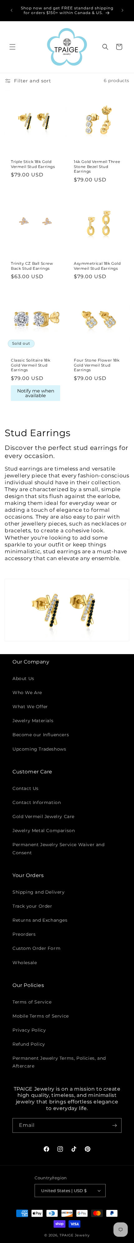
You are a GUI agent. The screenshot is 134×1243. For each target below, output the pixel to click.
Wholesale (24, 962)
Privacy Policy (29, 1030)
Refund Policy (28, 1044)
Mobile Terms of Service (40, 1016)
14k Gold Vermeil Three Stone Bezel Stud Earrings (97, 166)
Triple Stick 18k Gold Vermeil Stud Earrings (33, 164)
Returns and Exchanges (40, 920)
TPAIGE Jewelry (75, 1235)
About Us (23, 678)
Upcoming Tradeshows (39, 749)
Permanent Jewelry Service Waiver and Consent (58, 848)
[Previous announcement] (11, 10)
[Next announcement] (122, 10)
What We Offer (30, 706)
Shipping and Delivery (38, 892)
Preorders (24, 934)
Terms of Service (32, 1002)
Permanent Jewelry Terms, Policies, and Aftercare (59, 1062)
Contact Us (25, 788)
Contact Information (36, 802)
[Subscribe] (114, 1125)
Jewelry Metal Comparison (43, 830)
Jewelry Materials (32, 720)
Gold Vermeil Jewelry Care (43, 816)
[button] (12, 47)
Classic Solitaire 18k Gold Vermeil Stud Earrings (30, 365)
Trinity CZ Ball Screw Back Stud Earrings (32, 266)
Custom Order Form (36, 948)
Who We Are (27, 692)
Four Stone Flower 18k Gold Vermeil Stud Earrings (97, 365)
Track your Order (32, 906)
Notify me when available (35, 393)
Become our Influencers (40, 734)
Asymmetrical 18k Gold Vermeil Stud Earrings (97, 266)
